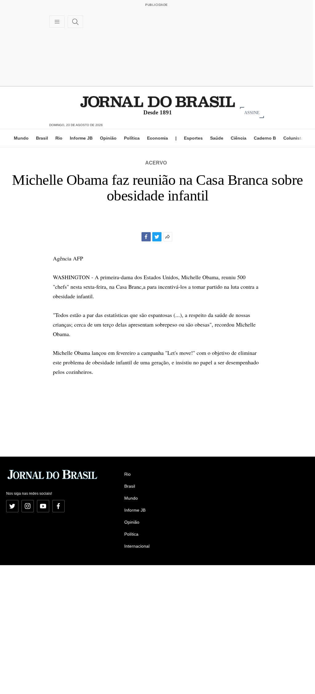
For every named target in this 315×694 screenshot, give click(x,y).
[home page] (157, 101)
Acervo (156, 162)
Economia (157, 138)
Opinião (108, 138)
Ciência (238, 138)
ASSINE (252, 112)
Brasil (42, 138)
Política (132, 138)
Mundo (21, 138)
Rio (58, 138)
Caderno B (265, 138)
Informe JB (81, 138)
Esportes (193, 138)
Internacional (137, 546)
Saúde (216, 138)
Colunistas (294, 138)
